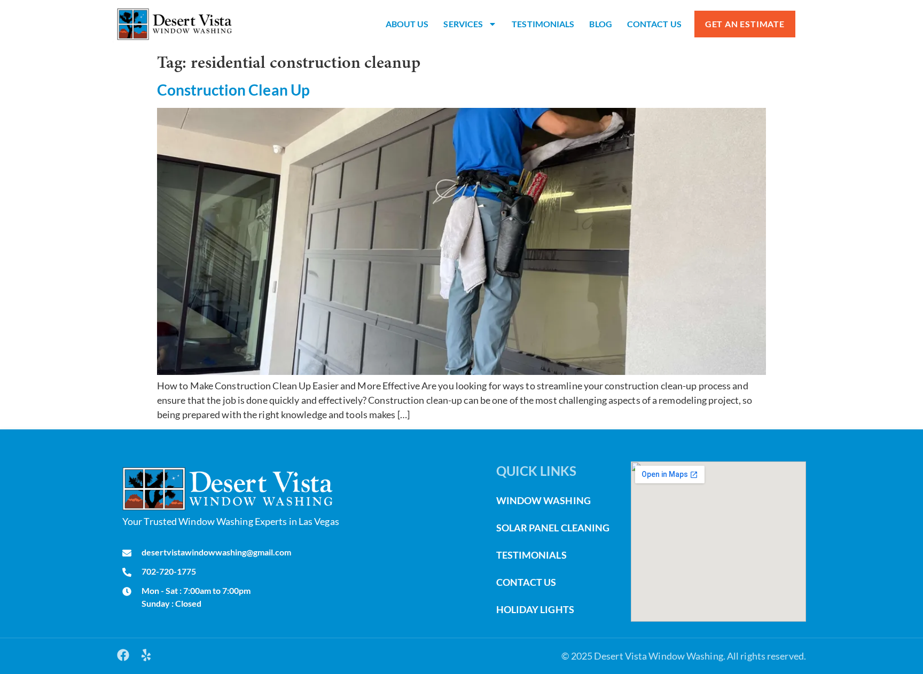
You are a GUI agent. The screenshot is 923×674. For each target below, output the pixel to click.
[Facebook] (123, 655)
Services (463, 24)
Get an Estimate (745, 24)
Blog (600, 24)
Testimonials (543, 24)
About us (407, 24)
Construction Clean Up (233, 90)
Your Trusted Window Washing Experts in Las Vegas (230, 521)
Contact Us (654, 24)
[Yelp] (146, 655)
